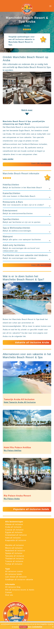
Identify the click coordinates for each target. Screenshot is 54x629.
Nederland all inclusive (15, 551)
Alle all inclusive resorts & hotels (19, 590)
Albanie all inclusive (14, 524)
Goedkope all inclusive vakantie (19, 580)
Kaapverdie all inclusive (15, 540)
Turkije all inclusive (13, 564)
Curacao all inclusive (14, 530)
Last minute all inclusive (16, 577)
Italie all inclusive (13, 538)
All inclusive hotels (13, 574)
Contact (8, 592)
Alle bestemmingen (14, 522)
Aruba (27, 26)
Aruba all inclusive (13, 527)
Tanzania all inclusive (14, 556)
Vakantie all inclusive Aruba (32, 342)
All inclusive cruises (14, 571)
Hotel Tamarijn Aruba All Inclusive (20, 402)
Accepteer (23, 627)
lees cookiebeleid (35, 627)
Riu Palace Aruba (12, 499)
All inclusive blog (12, 587)
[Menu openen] (50, 6)
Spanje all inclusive (13, 553)
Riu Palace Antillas (12, 450)
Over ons (9, 595)
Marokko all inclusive (14, 545)
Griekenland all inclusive (16, 535)
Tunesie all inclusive (14, 561)
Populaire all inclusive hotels (31, 509)
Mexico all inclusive (14, 548)
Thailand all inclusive (14, 559)
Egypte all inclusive (13, 532)
